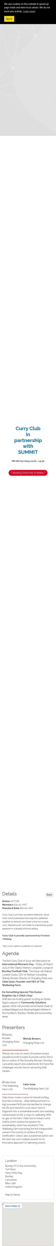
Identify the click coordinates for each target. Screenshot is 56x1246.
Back (49, 894)
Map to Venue (12, 1194)
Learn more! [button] (29, 11)
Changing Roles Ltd (33, 1043)
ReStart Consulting (37, 974)
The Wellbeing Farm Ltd (36, 1088)
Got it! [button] (9, 19)
